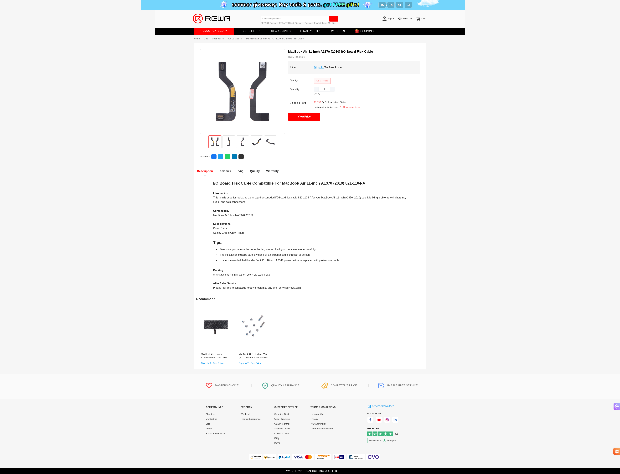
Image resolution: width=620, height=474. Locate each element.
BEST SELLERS (251, 31)
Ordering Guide (282, 414)
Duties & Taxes (281, 433)
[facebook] (370, 422)
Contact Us (211, 419)
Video (209, 428)
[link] (206, 38)
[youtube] (379, 422)
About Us (210, 414)
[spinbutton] (324, 89)
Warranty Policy (318, 423)
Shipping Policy (282, 428)
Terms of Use (317, 414)
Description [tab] (205, 171)
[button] (316, 89)
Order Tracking (282, 419)
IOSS (277, 443)
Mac (206, 38)
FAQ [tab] (240, 171)
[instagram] (387, 422)
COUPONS (367, 31)
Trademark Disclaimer (321, 428)
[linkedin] (395, 422)
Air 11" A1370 (235, 38)
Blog (208, 423)
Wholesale (246, 414)
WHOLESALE (339, 31)
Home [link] (197, 38)
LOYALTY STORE (310, 31)
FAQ (276, 438)
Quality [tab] (255, 171)
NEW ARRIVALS (281, 31)
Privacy (314, 419)
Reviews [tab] (225, 171)
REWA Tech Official (216, 433)
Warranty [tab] (272, 171)
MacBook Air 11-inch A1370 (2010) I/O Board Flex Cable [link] (275, 38)
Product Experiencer (251, 419)
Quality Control (281, 423)
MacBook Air (218, 38)
